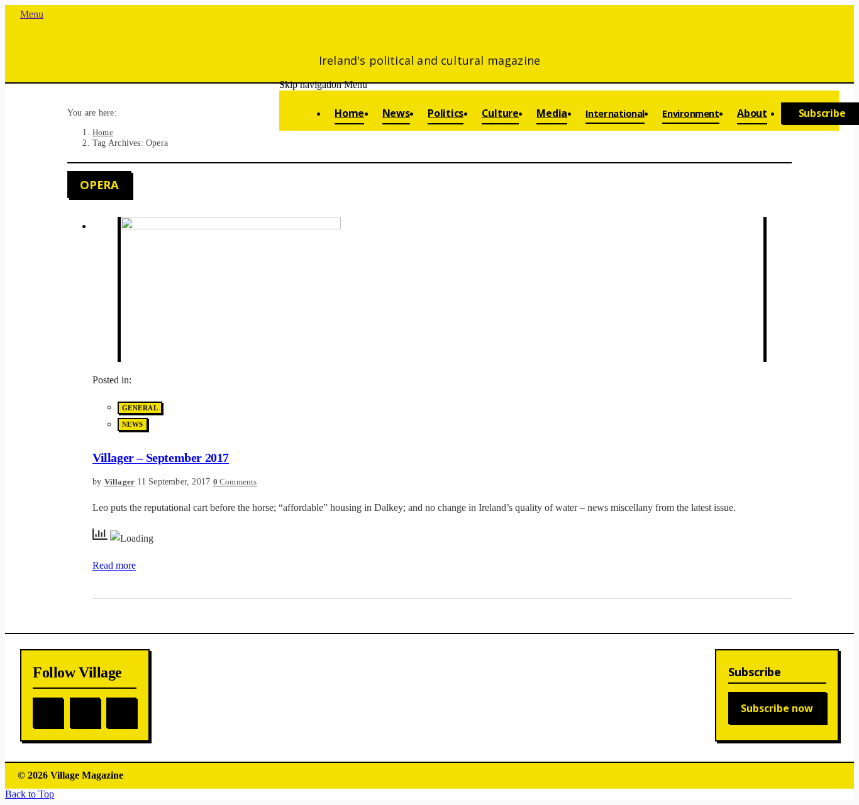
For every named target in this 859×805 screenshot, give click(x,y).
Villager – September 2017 (160, 457)
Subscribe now (777, 708)
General (140, 408)
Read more (114, 565)
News (132, 425)
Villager (119, 481)
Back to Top (29, 794)
